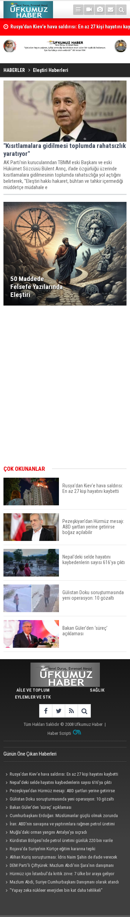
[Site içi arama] (121, 9)
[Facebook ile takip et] (45, 711)
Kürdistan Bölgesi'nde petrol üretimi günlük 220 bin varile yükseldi (58, 841)
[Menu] (78, 9)
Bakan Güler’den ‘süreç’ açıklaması (40, 807)
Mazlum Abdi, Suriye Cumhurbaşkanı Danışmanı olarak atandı (64, 882)
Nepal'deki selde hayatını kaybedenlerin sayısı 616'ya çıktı (61, 782)
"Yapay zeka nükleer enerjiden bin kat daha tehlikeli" (56, 890)
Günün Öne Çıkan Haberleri (30, 754)
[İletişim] (110, 9)
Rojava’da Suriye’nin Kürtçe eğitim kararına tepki (52, 848)
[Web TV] (89, 9)
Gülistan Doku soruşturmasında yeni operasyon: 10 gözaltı (62, 799)
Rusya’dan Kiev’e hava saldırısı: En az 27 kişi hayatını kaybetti (64, 774)
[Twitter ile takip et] (58, 711)
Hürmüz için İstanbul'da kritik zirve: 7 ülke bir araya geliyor (62, 873)
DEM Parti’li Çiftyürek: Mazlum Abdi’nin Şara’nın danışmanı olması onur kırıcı (58, 866)
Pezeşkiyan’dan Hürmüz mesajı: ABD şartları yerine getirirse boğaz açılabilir (59, 791)
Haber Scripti (59, 733)
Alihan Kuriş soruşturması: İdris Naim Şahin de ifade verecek (63, 857)
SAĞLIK (97, 690)
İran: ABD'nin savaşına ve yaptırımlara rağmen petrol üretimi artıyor (59, 824)
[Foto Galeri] (100, 9)
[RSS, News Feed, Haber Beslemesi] (71, 711)
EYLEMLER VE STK (33, 697)
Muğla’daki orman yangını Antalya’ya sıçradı (48, 832)
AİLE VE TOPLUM (33, 690)
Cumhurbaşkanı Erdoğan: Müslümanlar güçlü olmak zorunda (64, 815)
